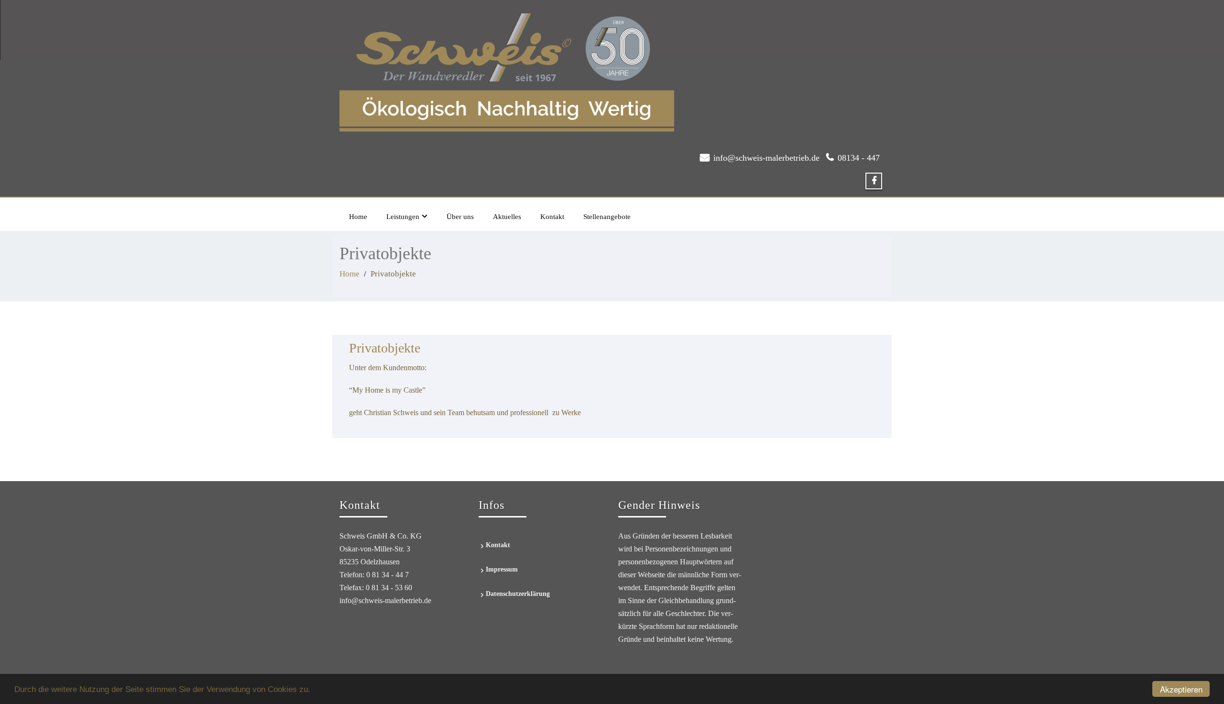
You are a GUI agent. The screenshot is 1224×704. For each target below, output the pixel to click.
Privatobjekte (384, 348)
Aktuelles (507, 216)
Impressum (502, 569)
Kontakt (552, 216)
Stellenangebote (607, 216)
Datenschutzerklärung (518, 593)
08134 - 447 (859, 158)
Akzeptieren (1181, 689)
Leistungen (402, 216)
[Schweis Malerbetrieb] (506, 69)
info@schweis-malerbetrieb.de (766, 158)
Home (358, 216)
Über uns (460, 216)
